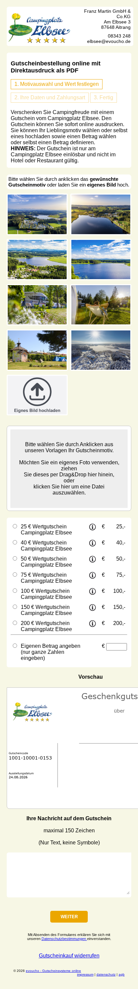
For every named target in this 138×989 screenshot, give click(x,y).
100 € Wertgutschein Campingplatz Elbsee (46, 594)
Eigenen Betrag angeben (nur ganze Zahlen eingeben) (50, 652)
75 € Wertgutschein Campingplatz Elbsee (46, 578)
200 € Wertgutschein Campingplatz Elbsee (46, 626)
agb (122, 974)
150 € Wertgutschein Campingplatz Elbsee (46, 610)
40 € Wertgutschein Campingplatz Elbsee (46, 546)
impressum (85, 974)
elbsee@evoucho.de (109, 41)
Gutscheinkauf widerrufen (69, 955)
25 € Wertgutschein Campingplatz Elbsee (46, 529)
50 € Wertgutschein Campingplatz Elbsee (46, 562)
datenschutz (106, 974)
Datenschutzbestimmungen (64, 939)
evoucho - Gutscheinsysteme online (53, 971)
